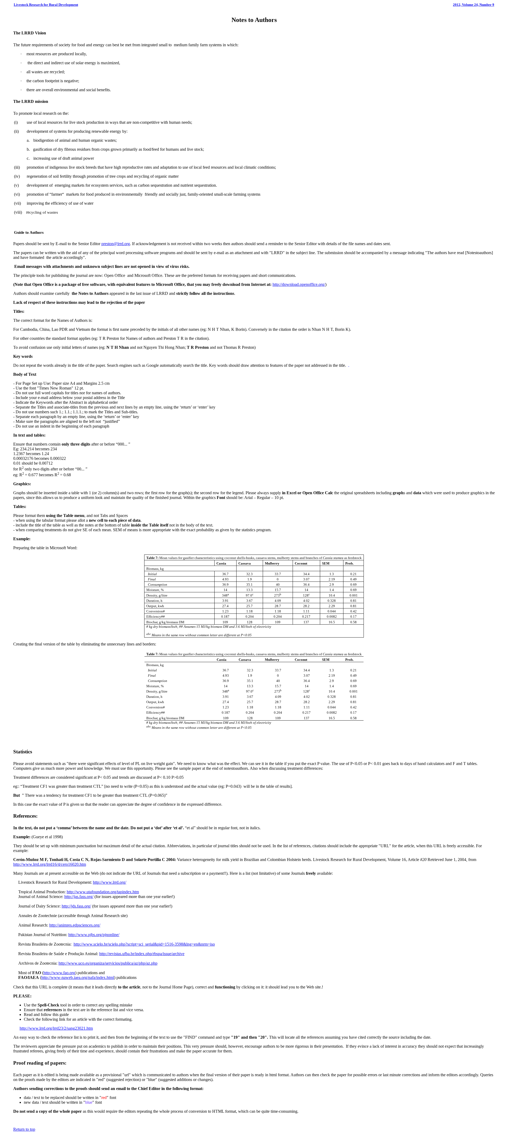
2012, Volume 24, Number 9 (473, 5)
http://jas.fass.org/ (78, 896)
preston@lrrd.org (115, 243)
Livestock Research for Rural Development (46, 5)
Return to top (24, 1129)
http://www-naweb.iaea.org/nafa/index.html (77, 977)
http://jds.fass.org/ (76, 906)
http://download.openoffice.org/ (299, 284)
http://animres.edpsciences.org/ (74, 925)
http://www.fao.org (59, 972)
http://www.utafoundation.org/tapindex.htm (103, 892)
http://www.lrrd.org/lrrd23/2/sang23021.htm (56, 1028)
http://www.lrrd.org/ (109, 882)
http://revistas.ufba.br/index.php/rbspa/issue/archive (141, 953)
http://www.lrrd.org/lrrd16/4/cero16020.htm (49, 864)
